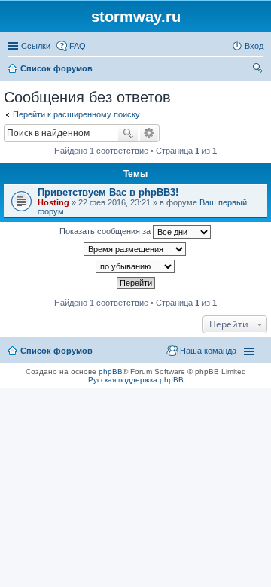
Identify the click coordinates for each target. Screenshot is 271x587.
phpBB (111, 371)
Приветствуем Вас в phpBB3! (108, 192)
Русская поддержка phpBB (136, 380)
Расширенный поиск (149, 133)
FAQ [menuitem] (77, 45)
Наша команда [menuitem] (208, 350)
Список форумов (56, 350)
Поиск (128, 133)
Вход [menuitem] (254, 45)
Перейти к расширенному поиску (76, 114)
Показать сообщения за (106, 231)
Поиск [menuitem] (258, 70)
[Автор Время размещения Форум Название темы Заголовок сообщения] (135, 249)
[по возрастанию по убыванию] (135, 266)
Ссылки (35, 45)
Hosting (53, 202)
